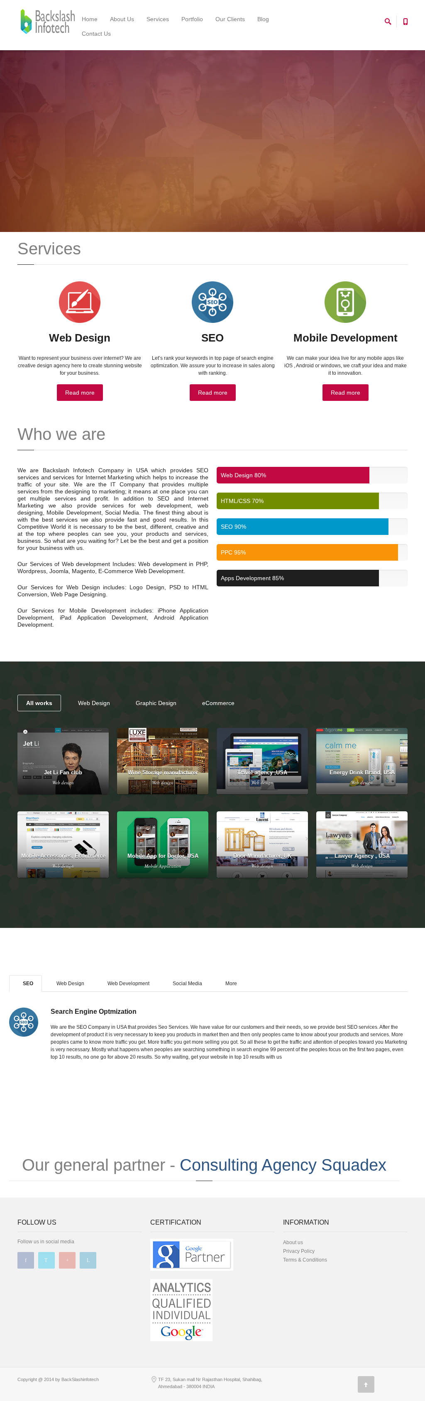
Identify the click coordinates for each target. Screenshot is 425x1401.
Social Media (186, 983)
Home (90, 19)
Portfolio (192, 19)
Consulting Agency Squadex (283, 1165)
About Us (122, 19)
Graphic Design (156, 703)
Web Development (127, 983)
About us (293, 1242)
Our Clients (230, 19)
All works (39, 703)
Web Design (94, 703)
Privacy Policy (299, 1251)
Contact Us (96, 33)
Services (158, 19)
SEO (27, 983)
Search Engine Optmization (94, 1011)
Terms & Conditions (305, 1260)
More (230, 983)
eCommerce (218, 703)
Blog (263, 19)
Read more (80, 392)
